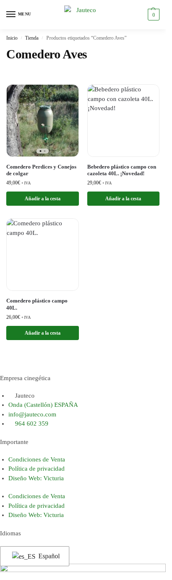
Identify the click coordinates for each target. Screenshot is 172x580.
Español (48, 556)
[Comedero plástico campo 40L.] (42, 254)
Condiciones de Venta (36, 459)
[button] (152, 14)
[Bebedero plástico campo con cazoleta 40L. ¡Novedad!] (123, 120)
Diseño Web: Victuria (36, 478)
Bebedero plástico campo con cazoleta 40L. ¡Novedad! (121, 170)
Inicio (12, 38)
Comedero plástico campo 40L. (37, 304)
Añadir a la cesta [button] (43, 199)
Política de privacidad (36, 468)
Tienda (31, 38)
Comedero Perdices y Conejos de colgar (41, 170)
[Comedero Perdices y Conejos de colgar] (42, 120)
